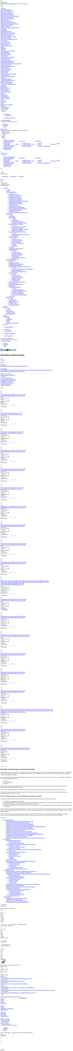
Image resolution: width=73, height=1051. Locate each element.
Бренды (2, 1002)
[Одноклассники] (3, 350)
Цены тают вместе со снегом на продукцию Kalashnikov (14, 983)
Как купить (9, 310)
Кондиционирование (14, 194)
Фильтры (42, 370)
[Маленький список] (1, 388)
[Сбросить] (2, 958)
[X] (7, 350)
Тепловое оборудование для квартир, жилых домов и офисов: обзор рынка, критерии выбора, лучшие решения (28, 990)
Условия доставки (5, 1018)
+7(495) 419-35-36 (5, 107)
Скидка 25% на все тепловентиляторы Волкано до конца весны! (16, 978)
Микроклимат (12, 299)
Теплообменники (16, 252)
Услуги (2, 1000)
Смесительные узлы (20, 371)
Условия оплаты (4, 1016)
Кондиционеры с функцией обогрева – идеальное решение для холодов (18, 992)
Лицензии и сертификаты (7, 1008)
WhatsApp (5, 125)
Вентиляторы (15, 220)
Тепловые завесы (16, 275)
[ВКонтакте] (1, 350)
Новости (3, 976)
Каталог (8, 190)
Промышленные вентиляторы (8, 375)
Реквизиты (3, 1012)
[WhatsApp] (11, 350)
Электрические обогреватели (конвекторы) (22, 269)
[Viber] (9, 350)
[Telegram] (10, 132)
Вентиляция (12, 216)
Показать (3, 959)
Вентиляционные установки (19, 226)
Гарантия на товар (5, 1020)
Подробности (4, 403)
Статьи (2, 985)
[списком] (2, 386)
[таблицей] (3, 386)
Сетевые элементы (16, 239)
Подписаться (23, 998)
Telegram (5, 124)
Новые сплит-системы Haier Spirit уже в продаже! (13, 981)
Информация (4, 1009)
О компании (9, 319)
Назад (9, 189)
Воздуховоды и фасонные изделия (20, 234)
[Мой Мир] (5, 350)
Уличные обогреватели (17, 289)
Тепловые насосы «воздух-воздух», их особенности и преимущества (17, 987)
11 (4, 766)
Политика (3, 1013)
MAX (4, 126)
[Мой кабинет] (1, 170)
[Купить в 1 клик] (1, 392)
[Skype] (13, 350)
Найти (2, 1035)
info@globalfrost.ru (6, 120)
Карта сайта (3, 1015)
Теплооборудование (14, 262)
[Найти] (2, 7)
